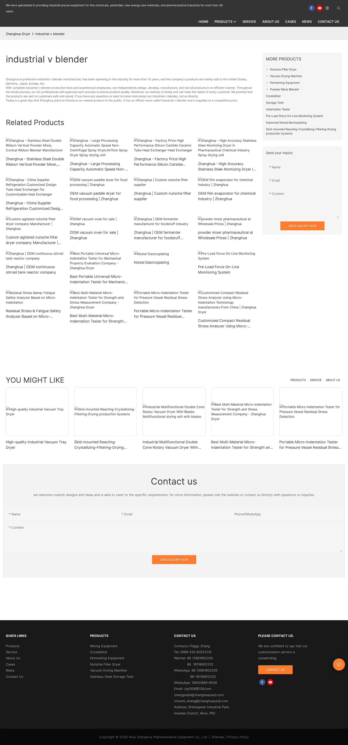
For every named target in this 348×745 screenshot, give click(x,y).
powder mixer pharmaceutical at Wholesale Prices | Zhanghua (225, 235)
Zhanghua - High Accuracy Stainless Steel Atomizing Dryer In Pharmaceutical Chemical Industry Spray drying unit (227, 167)
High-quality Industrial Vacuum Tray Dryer (36, 444)
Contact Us (14, 677)
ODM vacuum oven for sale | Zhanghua (94, 235)
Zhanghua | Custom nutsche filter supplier (162, 196)
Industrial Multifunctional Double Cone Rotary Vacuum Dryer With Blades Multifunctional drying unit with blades (171, 445)
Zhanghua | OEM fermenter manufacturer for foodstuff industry (157, 235)
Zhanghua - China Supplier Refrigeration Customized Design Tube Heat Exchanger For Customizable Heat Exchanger (34, 206)
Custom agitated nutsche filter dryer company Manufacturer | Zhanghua (32, 240)
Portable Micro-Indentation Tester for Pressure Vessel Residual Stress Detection (163, 314)
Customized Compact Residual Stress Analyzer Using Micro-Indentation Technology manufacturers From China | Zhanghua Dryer (224, 323)
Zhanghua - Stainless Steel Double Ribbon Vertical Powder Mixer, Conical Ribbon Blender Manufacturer (35, 162)
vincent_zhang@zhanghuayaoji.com (201, 701)
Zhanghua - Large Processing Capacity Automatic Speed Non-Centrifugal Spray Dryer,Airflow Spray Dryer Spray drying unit (97, 167)
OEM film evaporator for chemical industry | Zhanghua (227, 196)
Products (13, 646)
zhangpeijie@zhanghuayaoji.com (199, 695)
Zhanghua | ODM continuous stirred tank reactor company (31, 269)
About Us (13, 658)
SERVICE (316, 380)
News (10, 670)
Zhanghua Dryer (18, 34)
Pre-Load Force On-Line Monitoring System (218, 269)
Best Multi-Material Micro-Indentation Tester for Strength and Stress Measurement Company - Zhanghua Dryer (97, 319)
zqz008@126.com (197, 689)
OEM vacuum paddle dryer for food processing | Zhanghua (95, 196)
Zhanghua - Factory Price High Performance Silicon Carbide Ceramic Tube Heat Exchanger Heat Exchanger (160, 162)
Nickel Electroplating (151, 262)
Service (11, 652)
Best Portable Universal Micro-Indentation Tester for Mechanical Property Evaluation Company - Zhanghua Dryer (99, 279)
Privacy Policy (238, 737)
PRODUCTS (298, 380)
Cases (10, 664)
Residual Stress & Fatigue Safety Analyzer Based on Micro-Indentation (33, 314)
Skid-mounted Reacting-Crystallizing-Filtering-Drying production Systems (99, 445)
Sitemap (218, 737)
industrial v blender (50, 34)
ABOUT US (333, 380)
